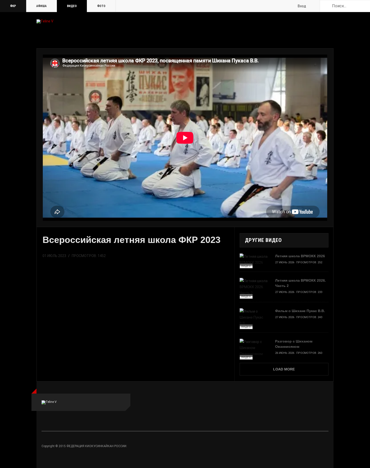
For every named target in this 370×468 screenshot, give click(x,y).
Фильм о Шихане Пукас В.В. (300, 311)
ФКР (13, 6)
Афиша (41, 6)
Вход (302, 6)
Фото (101, 6)
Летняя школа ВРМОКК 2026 (300, 256)
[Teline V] (44, 21)
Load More (284, 369)
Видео (72, 6)
